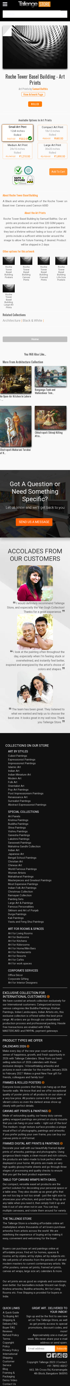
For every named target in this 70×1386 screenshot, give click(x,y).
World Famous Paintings (22, 869)
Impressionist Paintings (22, 763)
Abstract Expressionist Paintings (27, 804)
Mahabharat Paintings (21, 876)
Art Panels (14, 816)
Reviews (7, 1331)
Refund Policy (11, 1335)
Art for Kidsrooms (19, 944)
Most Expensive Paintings (23, 884)
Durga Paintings (17, 914)
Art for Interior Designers (23, 982)
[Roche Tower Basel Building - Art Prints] (35, 46)
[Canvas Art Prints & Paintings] (49, 1111)
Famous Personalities (21, 906)
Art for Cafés (16, 959)
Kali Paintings (16, 918)
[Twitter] (48, 1356)
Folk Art (12, 782)
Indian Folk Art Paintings (22, 887)
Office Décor (15, 975)
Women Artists (17, 872)
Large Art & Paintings (20, 903)
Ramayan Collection (20, 895)
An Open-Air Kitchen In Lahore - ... (15, 398)
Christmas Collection (20, 891)
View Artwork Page (33, 94)
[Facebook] (54, 1356)
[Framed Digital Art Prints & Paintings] (61, 1143)
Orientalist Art (16, 786)
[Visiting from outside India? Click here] (48, 996)
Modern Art (14, 778)
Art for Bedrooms (18, 937)
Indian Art (13, 770)
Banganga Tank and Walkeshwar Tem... (45, 391)
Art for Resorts (17, 956)
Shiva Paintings (17, 827)
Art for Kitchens (17, 941)
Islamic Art (14, 767)
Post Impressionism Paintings (25, 793)
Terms (6, 1338)
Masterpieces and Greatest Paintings (30, 880)
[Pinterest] (65, 1356)
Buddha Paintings (18, 824)
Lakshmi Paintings (18, 839)
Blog (5, 1369)
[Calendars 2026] (28, 1046)
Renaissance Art (17, 797)
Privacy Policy (11, 1350)
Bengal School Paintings (22, 857)
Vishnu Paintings (18, 831)
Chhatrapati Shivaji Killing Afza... (49, 434)
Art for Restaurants (19, 952)
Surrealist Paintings (19, 801)
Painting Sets (16, 899)
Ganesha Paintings (19, 835)
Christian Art (15, 861)
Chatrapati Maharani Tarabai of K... (15, 451)
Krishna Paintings (18, 820)
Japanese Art (16, 854)
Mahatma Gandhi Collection (24, 846)
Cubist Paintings (17, 755)
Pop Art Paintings (18, 789)
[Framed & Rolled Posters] (43, 1082)
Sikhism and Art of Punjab (23, 910)
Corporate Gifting (18, 979)
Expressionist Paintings (21, 759)
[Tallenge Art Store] (35, 4)
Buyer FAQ (9, 1327)
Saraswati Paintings (19, 842)
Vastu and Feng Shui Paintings (26, 921)
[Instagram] (59, 1356)
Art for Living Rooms (20, 933)
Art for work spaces (20, 963)
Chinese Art (15, 865)
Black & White (32, 320)
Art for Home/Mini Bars (22, 948)
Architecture (11, 320)
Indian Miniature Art (19, 774)
